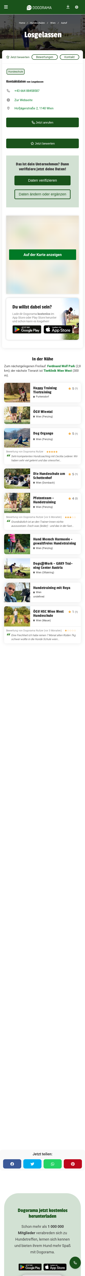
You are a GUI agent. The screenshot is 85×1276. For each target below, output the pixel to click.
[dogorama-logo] (39, 7)
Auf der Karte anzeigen (43, 254)
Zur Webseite (23, 100)
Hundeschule (15, 71)
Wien (52, 23)
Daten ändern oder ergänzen (42, 194)
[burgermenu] (6, 7)
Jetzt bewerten (19, 57)
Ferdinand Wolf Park (61, 366)
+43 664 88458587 (26, 91)
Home (22, 23)
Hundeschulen (37, 23)
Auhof (63, 23)
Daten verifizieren (42, 180)
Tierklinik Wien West (58, 371)
